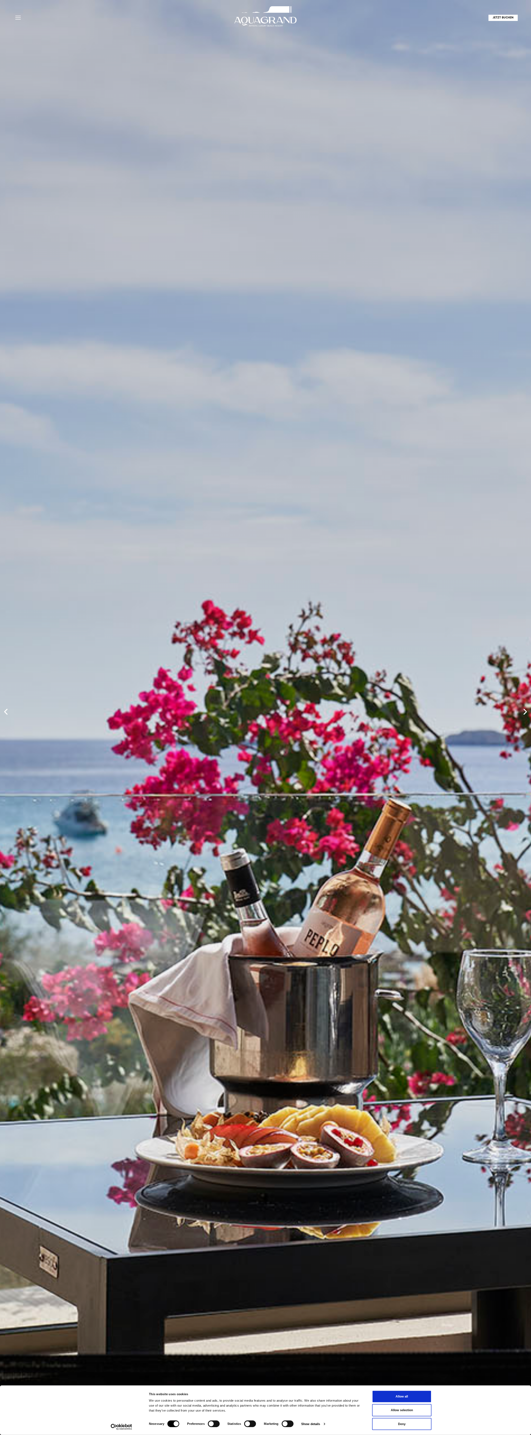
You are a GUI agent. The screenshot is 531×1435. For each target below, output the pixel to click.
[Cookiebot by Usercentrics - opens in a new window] (121, 1427)
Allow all (402, 1396)
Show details (310, 1424)
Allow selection (402, 1410)
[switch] (214, 1423)
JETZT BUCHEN (503, 17)
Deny (402, 1423)
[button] (18, 18)
